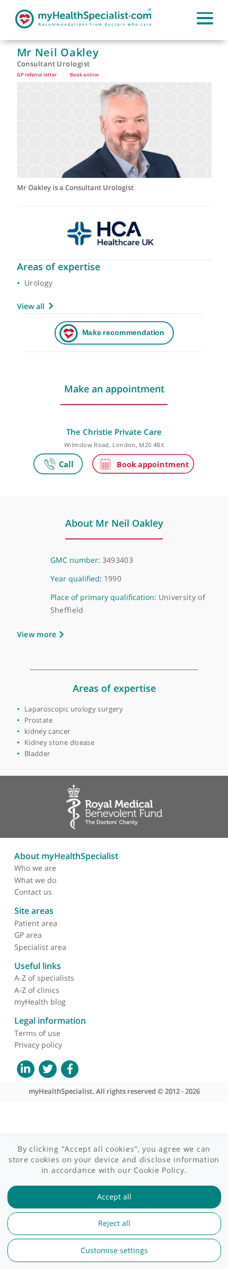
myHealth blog (40, 1002)
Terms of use (37, 1033)
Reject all (114, 1223)
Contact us (33, 892)
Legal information (50, 1020)
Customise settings (114, 1250)
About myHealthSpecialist (66, 856)
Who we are (35, 868)
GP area (28, 935)
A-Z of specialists (44, 978)
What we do (35, 880)
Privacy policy (38, 1045)
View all (31, 306)
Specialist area (40, 947)
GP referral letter (37, 74)
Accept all (114, 1197)
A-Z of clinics (36, 990)
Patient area (35, 923)
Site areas (34, 910)
